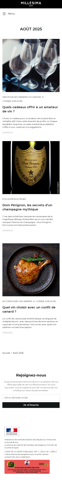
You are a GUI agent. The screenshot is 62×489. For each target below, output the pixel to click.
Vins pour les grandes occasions (21, 97)
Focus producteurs (14, 199)
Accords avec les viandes (17, 301)
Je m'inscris (31, 405)
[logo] (31, 4)
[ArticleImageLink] (31, 65)
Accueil (6, 353)
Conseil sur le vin (12, 101)
